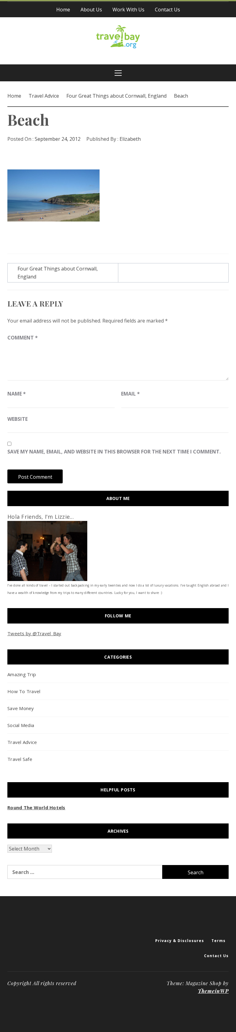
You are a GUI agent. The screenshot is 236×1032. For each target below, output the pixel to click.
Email (130, 393)
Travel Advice (22, 742)
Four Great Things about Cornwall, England (58, 272)
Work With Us (128, 9)
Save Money (20, 708)
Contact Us (167, 9)
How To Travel (23, 691)
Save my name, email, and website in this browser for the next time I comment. (114, 451)
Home (63, 9)
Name (16, 393)
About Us (91, 9)
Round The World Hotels (36, 807)
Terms (218, 940)
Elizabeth (130, 139)
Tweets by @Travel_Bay (34, 633)
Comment (22, 337)
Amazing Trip (21, 674)
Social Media (20, 725)
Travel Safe (19, 759)
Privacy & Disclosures (179, 940)
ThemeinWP (213, 991)
